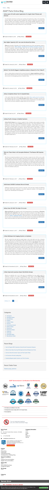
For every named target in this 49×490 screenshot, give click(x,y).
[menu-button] (44, 2)
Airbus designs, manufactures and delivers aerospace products (29, 46)
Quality (27, 433)
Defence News (10, 326)
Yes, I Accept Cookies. (43, 487)
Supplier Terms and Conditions (7, 460)
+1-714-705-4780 (6, 435)
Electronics (9, 328)
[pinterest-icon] (11, 478)
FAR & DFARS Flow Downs (6, 465)
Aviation (8, 320)
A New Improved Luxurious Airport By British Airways (18, 272)
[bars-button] (47, 2)
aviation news (28, 36)
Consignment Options (5, 466)
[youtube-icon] (8, 478)
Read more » (41, 28)
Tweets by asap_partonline (10, 368)
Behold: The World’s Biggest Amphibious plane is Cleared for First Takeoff (24, 70)
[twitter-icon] (2, 478)
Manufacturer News (11, 336)
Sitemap (27, 437)
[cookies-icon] (47, 488)
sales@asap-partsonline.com (9, 438)
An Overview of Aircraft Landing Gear (13, 355)
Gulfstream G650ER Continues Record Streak (16, 184)
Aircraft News (10, 319)
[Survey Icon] (11, 445)
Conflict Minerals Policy (5, 453)
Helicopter (9, 333)
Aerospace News (10, 317)
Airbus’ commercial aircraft (16, 215)
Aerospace (9, 316)
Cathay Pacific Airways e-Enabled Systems (15, 119)
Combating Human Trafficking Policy (8, 455)
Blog (26, 434)
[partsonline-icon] (5, 478)
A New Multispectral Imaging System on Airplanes (17, 236)
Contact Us (28, 435)
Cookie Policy (3, 452)
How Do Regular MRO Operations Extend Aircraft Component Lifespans (21, 347)
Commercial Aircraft (11, 325)
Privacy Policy (4, 451)
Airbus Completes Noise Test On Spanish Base (16, 94)
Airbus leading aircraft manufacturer (37, 97)
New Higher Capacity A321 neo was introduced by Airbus (19, 42)
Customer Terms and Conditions (7, 459)
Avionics (9, 323)
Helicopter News (10, 334)
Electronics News (11, 329)
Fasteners (9, 331)
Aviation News (10, 322)
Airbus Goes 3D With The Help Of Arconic (15, 208)
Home (4, 7)
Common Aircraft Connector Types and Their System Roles (18, 352)
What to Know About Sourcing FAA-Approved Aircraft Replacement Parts (21, 350)
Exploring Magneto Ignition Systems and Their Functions (17, 358)
